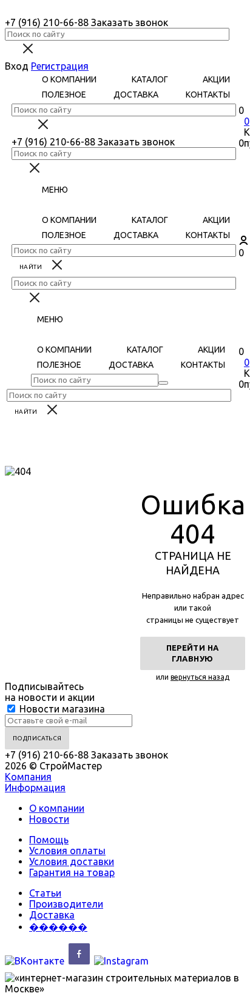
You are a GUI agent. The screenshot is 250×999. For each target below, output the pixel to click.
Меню (55, 189)
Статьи (45, 893)
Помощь (49, 839)
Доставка (52, 914)
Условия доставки (71, 861)
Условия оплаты (67, 850)
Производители (66, 903)
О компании (56, 808)
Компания (28, 776)
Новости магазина (61, 708)
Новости (49, 819)
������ (58, 926)
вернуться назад (200, 677)
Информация (35, 787)
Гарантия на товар (72, 872)
